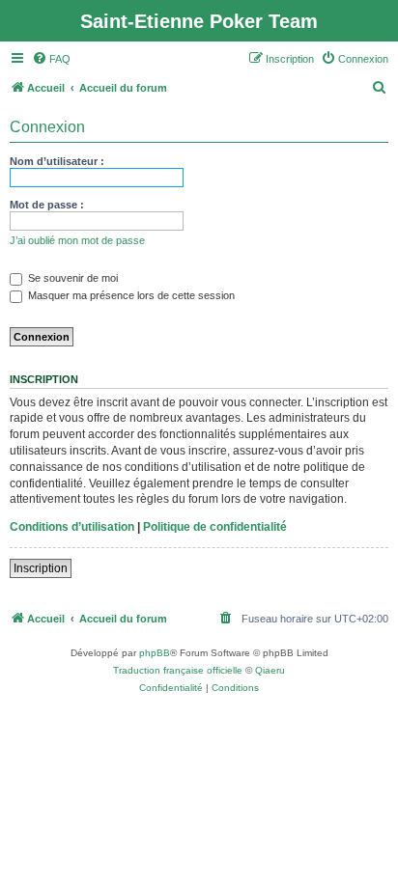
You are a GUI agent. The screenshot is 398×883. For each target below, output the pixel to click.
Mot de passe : (47, 204)
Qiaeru (270, 670)
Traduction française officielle (177, 670)
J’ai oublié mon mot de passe (77, 240)
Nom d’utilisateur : (57, 161)
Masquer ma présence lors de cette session (130, 295)
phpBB (154, 653)
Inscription (41, 568)
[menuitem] (51, 58)
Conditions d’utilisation (72, 527)
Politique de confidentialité (215, 527)
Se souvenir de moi (71, 278)
